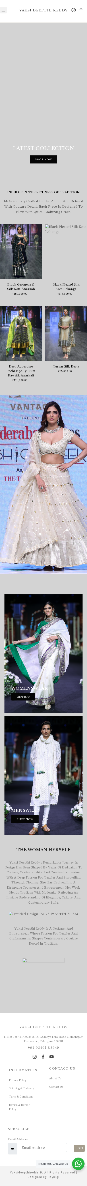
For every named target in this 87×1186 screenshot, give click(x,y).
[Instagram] (34, 1056)
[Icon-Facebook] (43, 1056)
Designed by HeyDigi (44, 1177)
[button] (3, 10)
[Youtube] (51, 1056)
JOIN (79, 1148)
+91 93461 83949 (43, 1047)
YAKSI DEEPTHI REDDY (43, 10)
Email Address (18, 1139)
